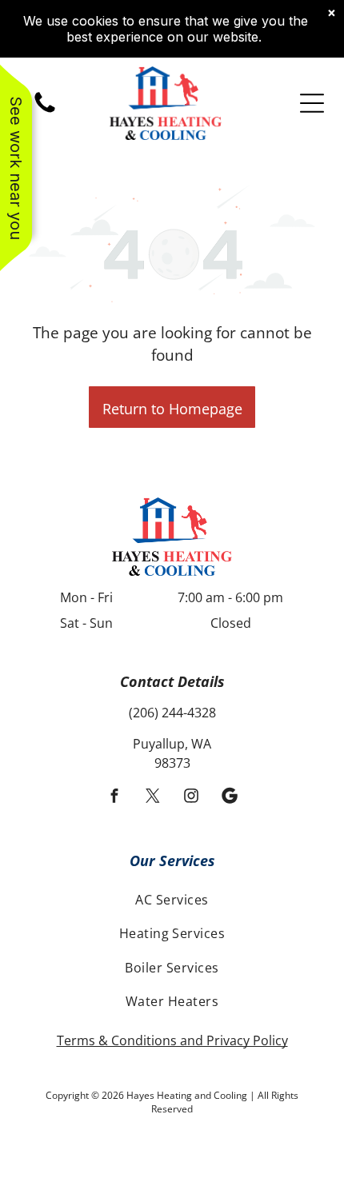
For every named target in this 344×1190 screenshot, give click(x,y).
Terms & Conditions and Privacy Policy (172, 1040)
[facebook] (115, 798)
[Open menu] (312, 103)
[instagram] (191, 798)
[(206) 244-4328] (45, 111)
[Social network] (230, 798)
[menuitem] (172, 899)
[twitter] (153, 798)
